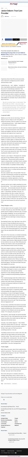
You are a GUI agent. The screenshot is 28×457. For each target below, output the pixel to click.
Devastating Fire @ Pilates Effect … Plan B (10, 406)
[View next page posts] (15, 74)
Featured (3, 427)
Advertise (3, 450)
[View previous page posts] (13, 74)
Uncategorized (18, 423)
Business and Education (6, 420)
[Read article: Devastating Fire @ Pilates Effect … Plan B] (4, 435)
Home (2, 8)
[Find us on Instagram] (6, 400)
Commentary (4, 421)
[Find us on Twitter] (4, 400)
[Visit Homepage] (14, 4)
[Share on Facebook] (8, 39)
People (6, 8)
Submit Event (19, 450)
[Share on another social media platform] (23, 39)
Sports (16, 421)
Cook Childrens (7, 383)
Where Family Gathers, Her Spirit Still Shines (17, 67)
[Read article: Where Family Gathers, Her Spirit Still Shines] (4, 68)
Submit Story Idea (10, 450)
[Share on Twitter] (16, 39)
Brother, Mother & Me (5, 412)
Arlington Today (7, 452)
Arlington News (4, 418)
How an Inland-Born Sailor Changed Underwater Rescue (15, 62)
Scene (16, 420)
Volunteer (14, 383)
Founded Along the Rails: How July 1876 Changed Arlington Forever (16, 439)
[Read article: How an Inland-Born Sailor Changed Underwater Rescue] (4, 63)
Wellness (17, 425)
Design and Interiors (5, 425)
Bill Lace (7, 16)
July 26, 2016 (13, 16)
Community (3, 423)
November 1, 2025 (12, 68)
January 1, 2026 (11, 64)
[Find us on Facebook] (1, 400)
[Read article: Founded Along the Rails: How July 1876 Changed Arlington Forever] (4, 440)
